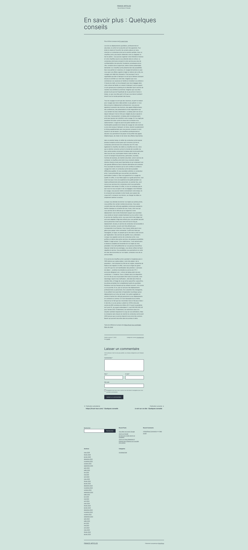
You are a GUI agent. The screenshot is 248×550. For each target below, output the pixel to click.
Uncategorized (140, 337)
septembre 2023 (88, 516)
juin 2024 (86, 496)
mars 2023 (87, 530)
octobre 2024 (88, 490)
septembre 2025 (88, 465)
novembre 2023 (88, 512)
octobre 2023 (87, 514)
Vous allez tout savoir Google (127, 431)
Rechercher (87, 428)
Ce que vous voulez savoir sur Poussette (127, 436)
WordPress (161, 543)
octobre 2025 (87, 463)
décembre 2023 (88, 510)
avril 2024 (86, 501)
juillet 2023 (87, 521)
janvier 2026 (87, 457)
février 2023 (87, 532)
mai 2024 (86, 499)
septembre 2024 (88, 492)
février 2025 (87, 481)
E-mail (127, 374)
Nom (106, 374)
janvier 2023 (87, 534)
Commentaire (108, 358)
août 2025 (87, 468)
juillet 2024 (87, 494)
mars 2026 (87, 452)
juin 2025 (86, 472)
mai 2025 (86, 474)
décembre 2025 (88, 459)
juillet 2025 (87, 470)
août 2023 (87, 519)
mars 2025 (87, 479)
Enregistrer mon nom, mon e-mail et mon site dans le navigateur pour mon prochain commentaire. (124, 391)
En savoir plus (123, 41)
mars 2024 (87, 503)
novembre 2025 (88, 461)
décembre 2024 (88, 485)
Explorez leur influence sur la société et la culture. (129, 442)
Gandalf (108, 339)
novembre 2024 (88, 488)
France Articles (124, 6)
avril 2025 (86, 477)
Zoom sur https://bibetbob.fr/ (127, 439)
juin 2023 (86, 523)
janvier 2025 (87, 483)
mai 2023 (86, 525)
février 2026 (87, 454)
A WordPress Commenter (150, 431)
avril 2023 (86, 527)
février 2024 (87, 505)
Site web (106, 382)
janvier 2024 (87, 507)
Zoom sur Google (123, 434)
